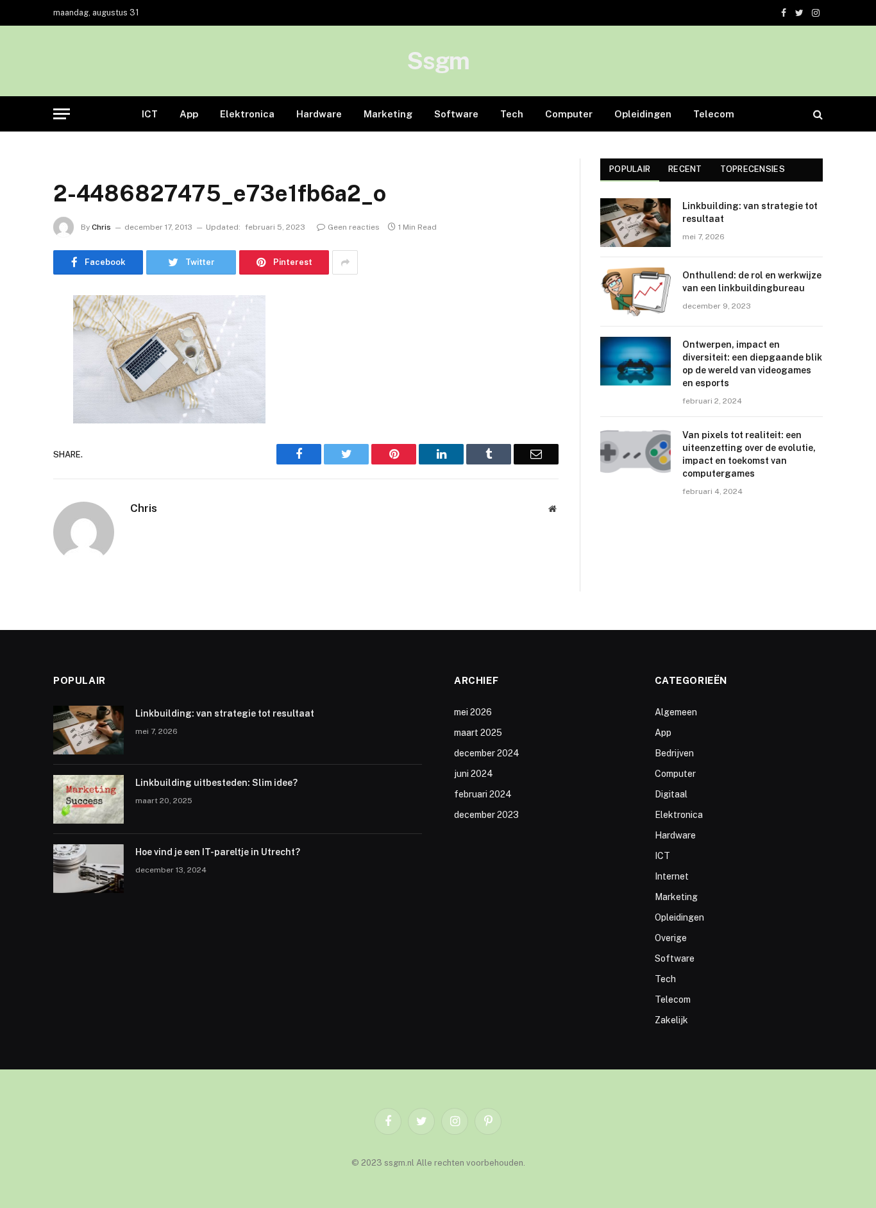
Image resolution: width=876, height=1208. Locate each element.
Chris (101, 227)
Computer (569, 113)
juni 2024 (473, 774)
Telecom (713, 113)
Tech (511, 113)
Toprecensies (752, 169)
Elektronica (247, 113)
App (189, 113)
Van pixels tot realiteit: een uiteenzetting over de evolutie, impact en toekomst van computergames (749, 454)
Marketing (388, 113)
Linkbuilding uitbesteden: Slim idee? (216, 783)
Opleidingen (642, 113)
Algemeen (676, 712)
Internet (672, 876)
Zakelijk (671, 1020)
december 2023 (486, 815)
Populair (629, 169)
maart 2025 (478, 732)
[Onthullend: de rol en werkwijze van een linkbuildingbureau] (635, 292)
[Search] (817, 113)
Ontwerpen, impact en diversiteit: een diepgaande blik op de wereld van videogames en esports (752, 363)
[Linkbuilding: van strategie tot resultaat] (635, 222)
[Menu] (61, 113)
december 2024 (486, 753)
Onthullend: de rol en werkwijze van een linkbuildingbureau (751, 281)
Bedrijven (674, 753)
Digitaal (671, 794)
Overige (671, 938)
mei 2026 (473, 712)
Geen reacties (354, 227)
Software (456, 113)
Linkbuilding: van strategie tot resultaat (750, 212)
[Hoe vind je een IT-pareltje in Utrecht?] (88, 868)
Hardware (319, 113)
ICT (150, 113)
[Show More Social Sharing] (345, 262)
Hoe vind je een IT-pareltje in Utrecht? (217, 852)
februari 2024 (483, 794)
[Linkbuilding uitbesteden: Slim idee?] (88, 799)
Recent (685, 169)
